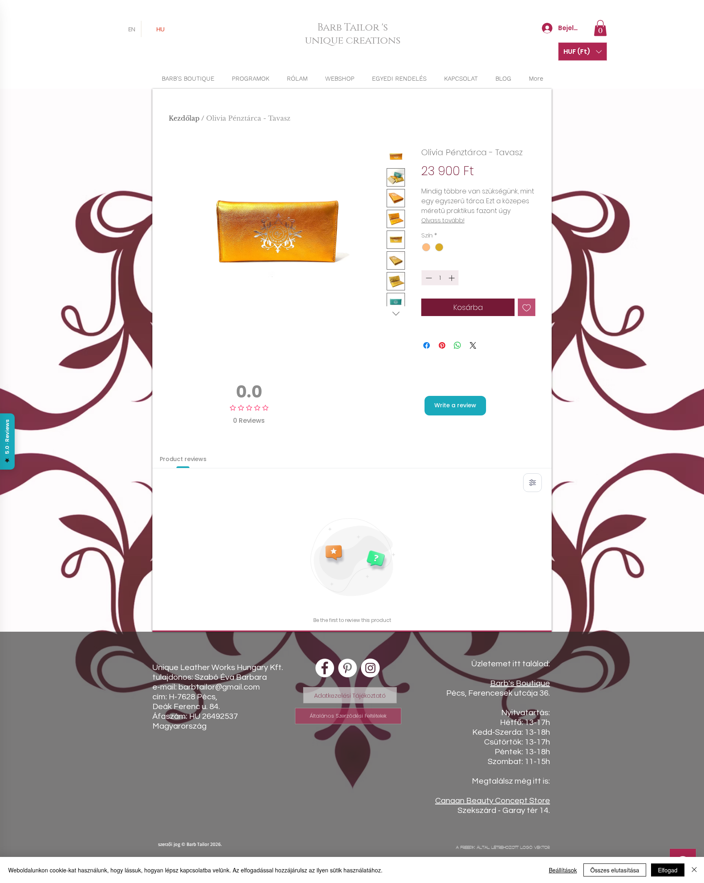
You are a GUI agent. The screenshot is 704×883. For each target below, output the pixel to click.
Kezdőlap (184, 118)
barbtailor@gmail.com (219, 687)
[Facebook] (324, 668)
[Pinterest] (347, 668)
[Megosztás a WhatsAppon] (457, 345)
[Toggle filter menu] (532, 482)
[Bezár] (694, 869)
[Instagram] (370, 668)
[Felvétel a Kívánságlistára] (526, 307)
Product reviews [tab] (183, 459)
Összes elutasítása (614, 870)
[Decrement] (427, 278)
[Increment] (452, 278)
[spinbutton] (440, 278)
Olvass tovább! (442, 220)
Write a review (455, 405)
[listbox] (582, 51)
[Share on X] (473, 345)
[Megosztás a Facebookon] (426, 345)
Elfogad (668, 870)
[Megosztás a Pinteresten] (442, 345)
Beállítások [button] (563, 870)
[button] (600, 28)
